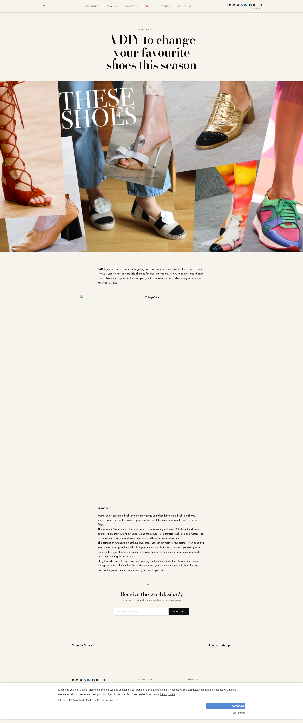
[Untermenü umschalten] (98, 6)
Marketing (91, 700)
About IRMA (184, 6)
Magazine (91, 6)
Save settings (239, 713)
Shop (148, 6)
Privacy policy (167, 694)
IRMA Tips (130, 6)
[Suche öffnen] (44, 6)
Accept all (238, 705)
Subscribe (179, 611)
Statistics (78, 700)
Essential (65, 700)
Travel (111, 6)
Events (165, 6)
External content (108, 700)
